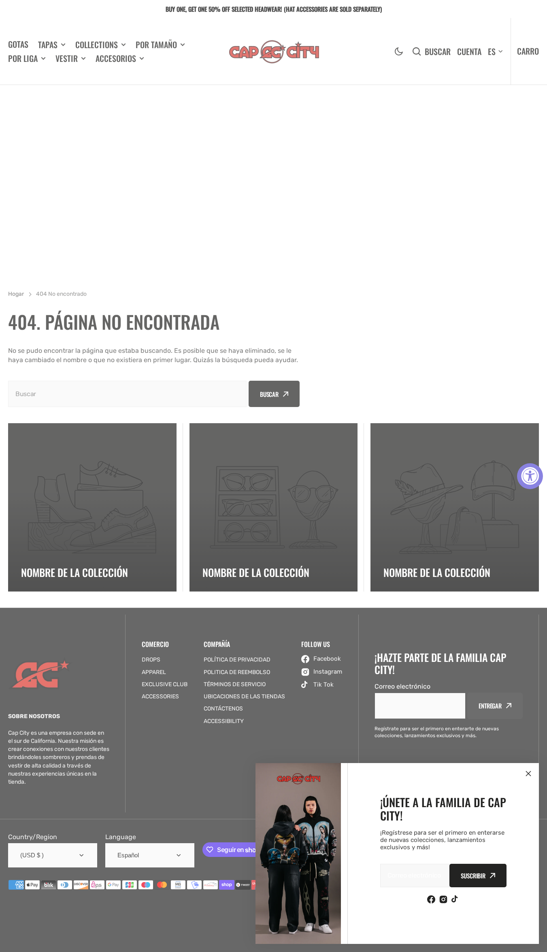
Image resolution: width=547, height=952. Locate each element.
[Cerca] (528, 773)
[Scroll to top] (536, 941)
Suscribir (473, 875)
